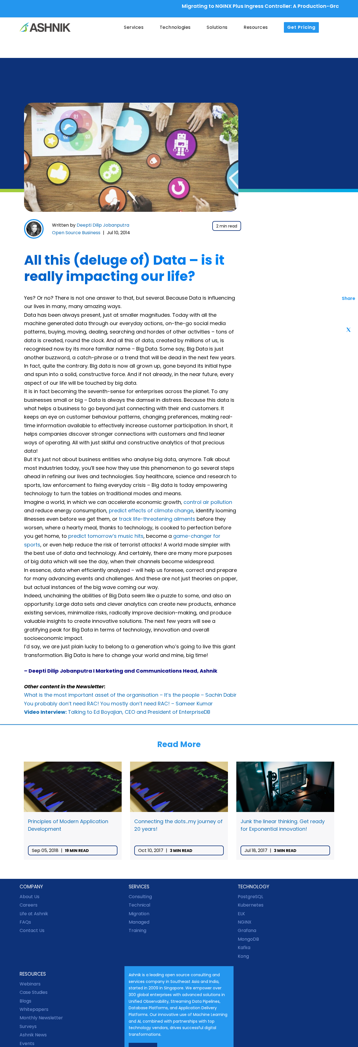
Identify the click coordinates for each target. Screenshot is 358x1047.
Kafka (244, 947)
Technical (139, 905)
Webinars (30, 984)
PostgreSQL (250, 896)
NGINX (244, 922)
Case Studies (34, 992)
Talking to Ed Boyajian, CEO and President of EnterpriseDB (117, 711)
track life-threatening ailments (158, 518)
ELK (241, 913)
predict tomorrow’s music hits (105, 535)
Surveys (28, 1026)
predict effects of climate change (151, 510)
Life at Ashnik (34, 913)
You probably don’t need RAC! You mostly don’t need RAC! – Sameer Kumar (118, 703)
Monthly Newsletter (41, 1018)
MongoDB (248, 939)
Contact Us (32, 930)
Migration (139, 913)
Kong (243, 956)
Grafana (247, 930)
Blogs (25, 1001)
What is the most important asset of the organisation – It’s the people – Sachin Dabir (130, 694)
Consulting (140, 896)
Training (137, 930)
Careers (28, 905)
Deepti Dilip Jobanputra (103, 225)
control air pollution (207, 502)
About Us (29, 896)
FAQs (25, 922)
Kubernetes (250, 905)
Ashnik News (33, 1035)
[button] (77, 45)
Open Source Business (76, 232)
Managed (139, 922)
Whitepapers (34, 1009)
